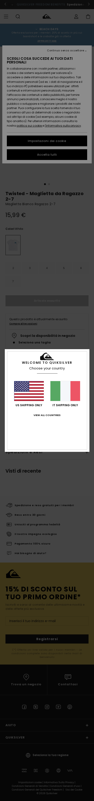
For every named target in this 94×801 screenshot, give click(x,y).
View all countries (47, 415)
